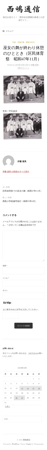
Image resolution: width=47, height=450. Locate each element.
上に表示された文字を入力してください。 (21, 309)
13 (22, 388)
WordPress (15, 444)
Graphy (28, 444)
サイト (5, 290)
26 (16, 398)
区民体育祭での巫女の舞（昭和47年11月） (22, 190)
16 (39, 388)
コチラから (32, 353)
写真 (14, 42)
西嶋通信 (26, 440)
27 (22, 398)
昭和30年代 (30, 42)
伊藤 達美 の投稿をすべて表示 (16, 171)
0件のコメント (24, 68)
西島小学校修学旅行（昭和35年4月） (20, 201)
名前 (5, 265)
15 (33, 388)
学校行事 (20, 42)
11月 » (7, 406)
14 (28, 388)
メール (6, 278)
